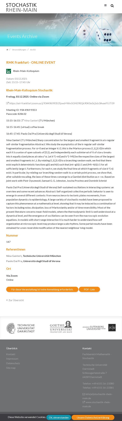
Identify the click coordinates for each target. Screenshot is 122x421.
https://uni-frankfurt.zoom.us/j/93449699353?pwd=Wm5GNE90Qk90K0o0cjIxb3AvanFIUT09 (61, 103)
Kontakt (10, 354)
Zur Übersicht (16, 300)
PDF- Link (89, 289)
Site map (11, 367)
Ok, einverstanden (59, 417)
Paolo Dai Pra (14, 261)
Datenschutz (13, 363)
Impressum (12, 358)
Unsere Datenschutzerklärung (93, 417)
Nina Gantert (31, 120)
